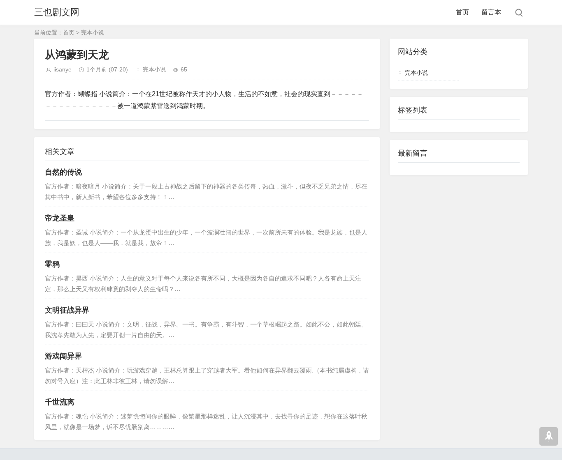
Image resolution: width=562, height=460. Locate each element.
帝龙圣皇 (59, 218)
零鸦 (52, 264)
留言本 (491, 12)
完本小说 (92, 32)
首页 (462, 12)
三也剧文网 (56, 12)
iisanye (62, 69)
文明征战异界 (67, 310)
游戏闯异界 (63, 356)
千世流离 (59, 402)
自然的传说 (63, 172)
